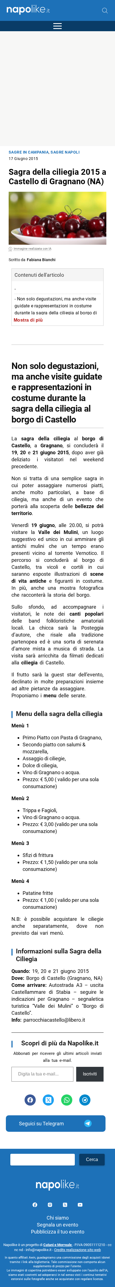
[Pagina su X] (65, 1206)
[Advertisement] (57, 88)
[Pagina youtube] (80, 1206)
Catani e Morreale (58, 1245)
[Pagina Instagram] (50, 1206)
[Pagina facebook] (35, 1206)
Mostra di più (28, 319)
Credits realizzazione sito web (77, 1250)
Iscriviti (90, 1074)
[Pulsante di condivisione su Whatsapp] (66, 1100)
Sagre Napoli (65, 152)
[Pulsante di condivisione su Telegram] (84, 1100)
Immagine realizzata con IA (32, 249)
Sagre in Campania (29, 152)
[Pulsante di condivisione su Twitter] (48, 1100)
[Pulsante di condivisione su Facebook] (30, 1100)
